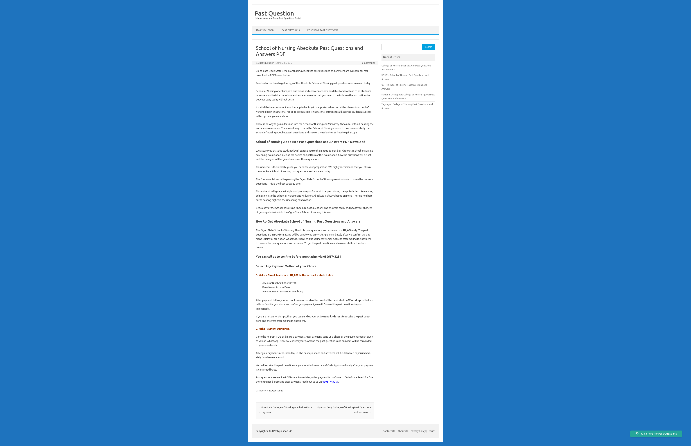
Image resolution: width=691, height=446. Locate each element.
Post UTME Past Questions (322, 30)
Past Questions (291, 30)
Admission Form (265, 30)
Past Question (274, 13)
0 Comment (368, 62)
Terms (431, 431)
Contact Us (389, 431)
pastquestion (266, 62)
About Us (403, 431)
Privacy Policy (418, 431)
